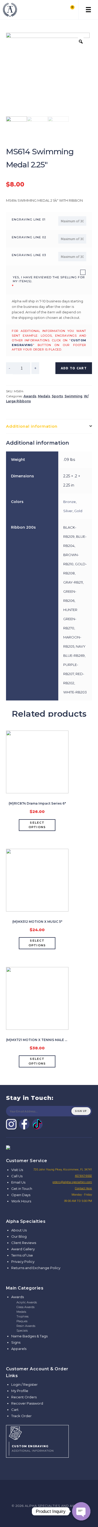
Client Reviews (23, 1243)
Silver (68, 511)
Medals (44, 396)
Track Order (21, 1416)
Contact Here (83, 1188)
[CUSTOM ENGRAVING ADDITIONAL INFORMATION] (37, 1432)
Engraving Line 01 (28, 219)
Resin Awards (25, 1326)
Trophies (22, 1316)
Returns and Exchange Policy (35, 1268)
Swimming (73, 396)
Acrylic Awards (26, 1302)
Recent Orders (24, 1397)
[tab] (49, 426)
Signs (15, 1342)
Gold (78, 511)
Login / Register (24, 1384)
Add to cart (74, 368)
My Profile (19, 1391)
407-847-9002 (83, 1176)
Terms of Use (22, 1255)
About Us (19, 1230)
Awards (30, 396)
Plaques (21, 1321)
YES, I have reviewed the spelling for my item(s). (49, 279)
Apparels (18, 1349)
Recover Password (27, 1403)
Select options (37, 825)
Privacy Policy (22, 1261)
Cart (15, 1409)
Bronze (69, 502)
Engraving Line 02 (29, 237)
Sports (57, 396)
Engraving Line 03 (29, 255)
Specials (22, 1330)
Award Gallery (23, 1249)
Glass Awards (25, 1307)
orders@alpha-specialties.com (72, 1182)
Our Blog (19, 1236)
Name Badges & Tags (29, 1336)
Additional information (31, 426)
